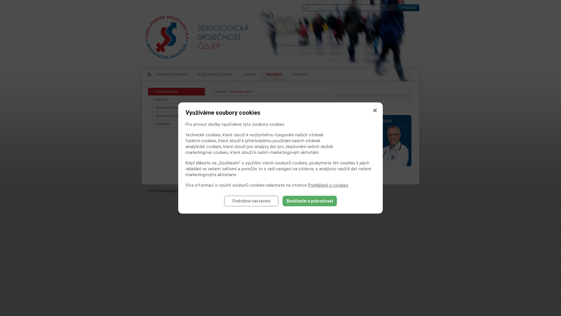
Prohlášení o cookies (328, 185)
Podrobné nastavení (251, 201)
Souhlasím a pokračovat (309, 201)
